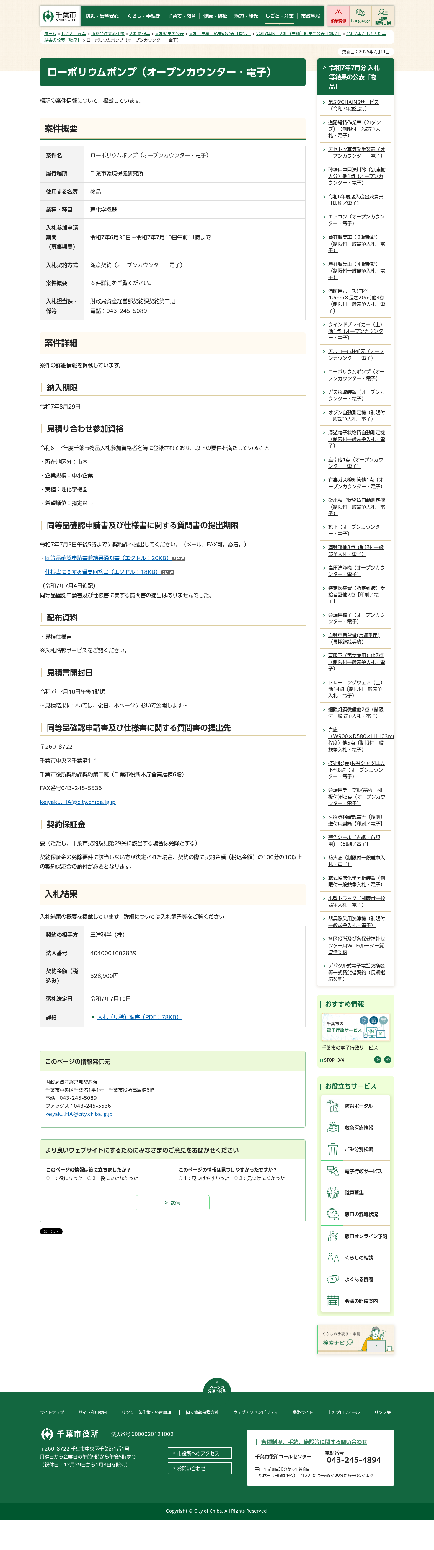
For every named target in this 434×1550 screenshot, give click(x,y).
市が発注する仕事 (108, 34)
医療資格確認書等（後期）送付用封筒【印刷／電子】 (356, 820)
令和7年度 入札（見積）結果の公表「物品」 (298, 34)
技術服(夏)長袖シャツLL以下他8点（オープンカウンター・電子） (356, 770)
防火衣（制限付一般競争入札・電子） (356, 861)
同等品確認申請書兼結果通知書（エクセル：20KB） (115, 558)
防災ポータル (359, 1106)
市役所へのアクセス (198, 1453)
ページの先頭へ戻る (217, 1389)
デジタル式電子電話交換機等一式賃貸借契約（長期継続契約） (356, 972)
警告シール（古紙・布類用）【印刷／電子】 (354, 840)
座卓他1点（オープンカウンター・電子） (355, 463)
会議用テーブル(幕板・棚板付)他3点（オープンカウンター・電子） (356, 797)
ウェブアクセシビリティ (255, 1412)
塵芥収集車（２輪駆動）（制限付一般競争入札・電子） (356, 244)
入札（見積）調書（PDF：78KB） (139, 1017)
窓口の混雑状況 (361, 1214)
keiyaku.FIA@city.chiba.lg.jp (78, 802)
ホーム (50, 34)
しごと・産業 (73, 34)
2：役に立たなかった (115, 1178)
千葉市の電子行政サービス (350, 1047)
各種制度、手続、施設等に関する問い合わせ (314, 1442)
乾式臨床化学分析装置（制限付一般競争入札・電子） (356, 881)
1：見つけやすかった (206, 1178)
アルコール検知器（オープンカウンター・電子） (356, 354)
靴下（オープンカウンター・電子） (354, 530)
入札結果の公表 (169, 34)
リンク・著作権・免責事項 (146, 1412)
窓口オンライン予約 (366, 1236)
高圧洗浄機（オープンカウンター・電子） (356, 571)
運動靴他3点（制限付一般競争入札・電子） (356, 550)
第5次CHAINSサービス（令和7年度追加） (353, 105)
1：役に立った (67, 1178)
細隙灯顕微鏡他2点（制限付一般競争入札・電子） (356, 712)
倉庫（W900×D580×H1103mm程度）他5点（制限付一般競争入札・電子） (361, 739)
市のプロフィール (343, 1412)
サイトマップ (52, 1412)
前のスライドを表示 (377, 1059)
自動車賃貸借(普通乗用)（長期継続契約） (354, 638)
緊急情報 (338, 21)
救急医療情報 (359, 1127)
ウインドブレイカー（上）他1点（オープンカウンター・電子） (356, 331)
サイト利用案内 (93, 1412)
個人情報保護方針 (202, 1412)
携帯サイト (303, 1412)
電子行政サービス (363, 1171)
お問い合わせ (191, 1468)
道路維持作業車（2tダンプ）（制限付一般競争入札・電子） (354, 129)
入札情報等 (139, 34)
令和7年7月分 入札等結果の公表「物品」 (354, 77)
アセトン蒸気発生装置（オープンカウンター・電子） (356, 152)
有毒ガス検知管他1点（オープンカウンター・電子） (356, 483)
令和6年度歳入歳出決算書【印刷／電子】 (356, 199)
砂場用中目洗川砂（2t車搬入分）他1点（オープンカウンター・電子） (357, 176)
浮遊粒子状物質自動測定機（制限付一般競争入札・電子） (356, 439)
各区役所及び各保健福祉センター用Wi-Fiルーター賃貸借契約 (356, 945)
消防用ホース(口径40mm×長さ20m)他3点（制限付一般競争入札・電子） (356, 301)
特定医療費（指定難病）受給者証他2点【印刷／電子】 (356, 595)
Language (360, 21)
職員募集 (354, 1192)
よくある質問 (359, 1279)
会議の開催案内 (361, 1301)
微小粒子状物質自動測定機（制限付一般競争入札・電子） (356, 507)
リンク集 (382, 1412)
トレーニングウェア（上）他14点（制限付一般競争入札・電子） (356, 689)
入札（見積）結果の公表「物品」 (220, 34)
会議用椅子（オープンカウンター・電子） (356, 618)
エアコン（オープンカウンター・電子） (356, 220)
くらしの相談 (359, 1257)
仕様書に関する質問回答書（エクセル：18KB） (103, 572)
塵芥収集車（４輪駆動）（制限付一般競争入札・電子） (356, 271)
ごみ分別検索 (359, 1149)
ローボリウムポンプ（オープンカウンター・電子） (356, 375)
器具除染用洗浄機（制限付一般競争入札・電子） (356, 921)
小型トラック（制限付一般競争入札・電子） (356, 901)
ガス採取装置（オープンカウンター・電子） (356, 395)
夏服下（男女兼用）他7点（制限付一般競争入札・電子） (356, 662)
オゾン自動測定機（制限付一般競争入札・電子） (356, 415)
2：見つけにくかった (262, 1178)
